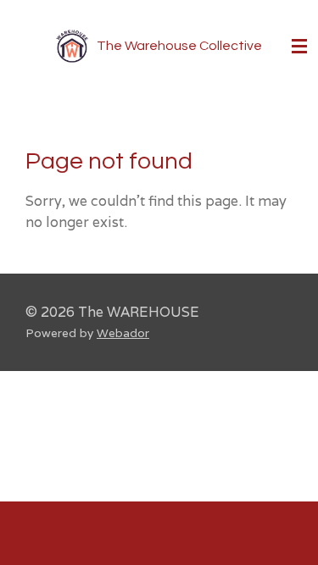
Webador (123, 333)
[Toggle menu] (299, 46)
